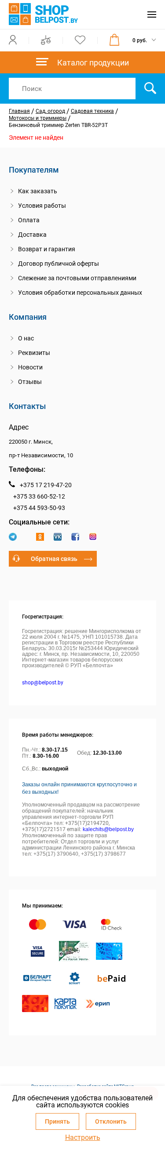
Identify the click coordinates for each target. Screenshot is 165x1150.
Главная (19, 111)
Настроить (82, 1137)
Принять (57, 1121)
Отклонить (111, 1121)
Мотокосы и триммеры (37, 118)
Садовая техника (92, 111)
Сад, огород (50, 111)
